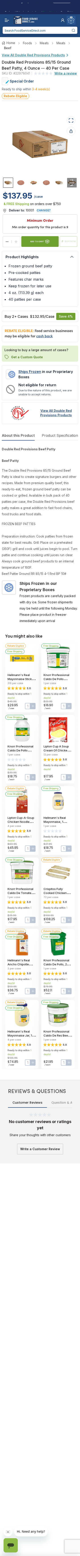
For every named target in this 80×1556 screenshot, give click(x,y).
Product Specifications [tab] (61, 435)
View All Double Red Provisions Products (33, 55)
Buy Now (70, 241)
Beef (7, 48)
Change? (44, 210)
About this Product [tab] (18, 435)
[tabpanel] (40, 535)
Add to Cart (37, 241)
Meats (44, 43)
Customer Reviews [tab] (27, 1102)
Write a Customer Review (40, 1149)
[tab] (8, 183)
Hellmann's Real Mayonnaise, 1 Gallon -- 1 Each (55, 821)
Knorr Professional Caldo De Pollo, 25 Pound (56, 964)
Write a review (65, 73)
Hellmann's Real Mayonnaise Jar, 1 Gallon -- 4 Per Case (22, 1035)
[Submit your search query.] (73, 30)
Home (10, 43)
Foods (27, 43)
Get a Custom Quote (27, 357)
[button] (62, 20)
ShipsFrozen (29, 371)
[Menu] (5, 20)
